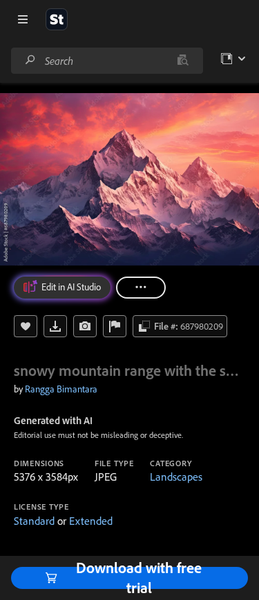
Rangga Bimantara (61, 389)
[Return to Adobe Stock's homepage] (57, 19)
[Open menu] (23, 19)
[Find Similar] (85, 326)
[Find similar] (182, 61)
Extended (91, 521)
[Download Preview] (55, 326)
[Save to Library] (25, 326)
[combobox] (106, 60)
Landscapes (176, 476)
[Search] (30, 60)
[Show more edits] (141, 288)
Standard (34, 521)
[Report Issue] (114, 326)
